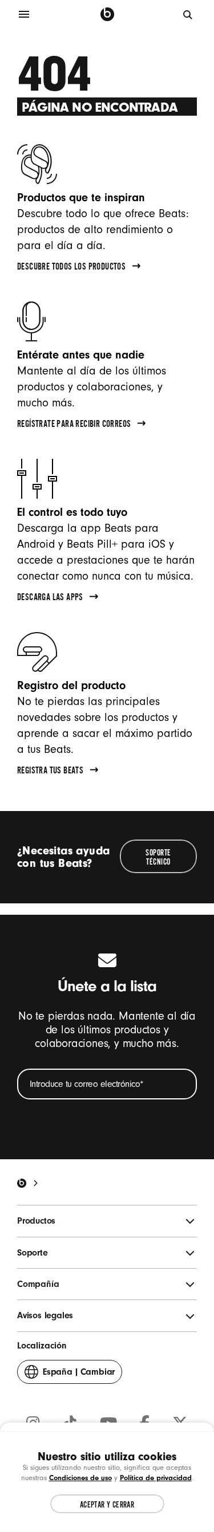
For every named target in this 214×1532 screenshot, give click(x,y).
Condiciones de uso (80, 1477)
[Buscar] (188, 14)
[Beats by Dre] (107, 14)
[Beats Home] (21, 1183)
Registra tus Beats (50, 772)
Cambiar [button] (79, 1375)
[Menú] (24, 14)
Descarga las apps (50, 598)
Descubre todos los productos (71, 268)
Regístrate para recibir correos (74, 425)
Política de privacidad (156, 1477)
